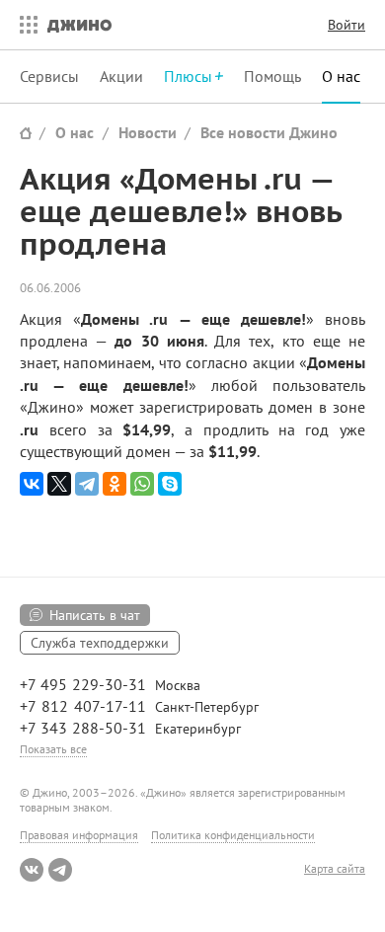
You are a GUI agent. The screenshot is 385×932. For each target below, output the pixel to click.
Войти (346, 25)
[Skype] (170, 484)
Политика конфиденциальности (233, 834)
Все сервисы (23, 24)
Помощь (272, 76)
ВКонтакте (31, 870)
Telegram (60, 870)
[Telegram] (87, 484)
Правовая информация (79, 834)
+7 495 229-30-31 (83, 684)
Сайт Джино (26, 132)
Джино (79, 25)
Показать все (53, 748)
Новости (147, 132)
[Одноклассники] (114, 484)
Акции (121, 76)
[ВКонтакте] (31, 484)
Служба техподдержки (100, 643)
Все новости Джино (269, 132)
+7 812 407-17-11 (83, 706)
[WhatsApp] (142, 484)
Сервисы (49, 76)
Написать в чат (94, 615)
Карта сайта (334, 869)
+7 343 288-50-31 (83, 728)
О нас (341, 76)
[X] (59, 484)
